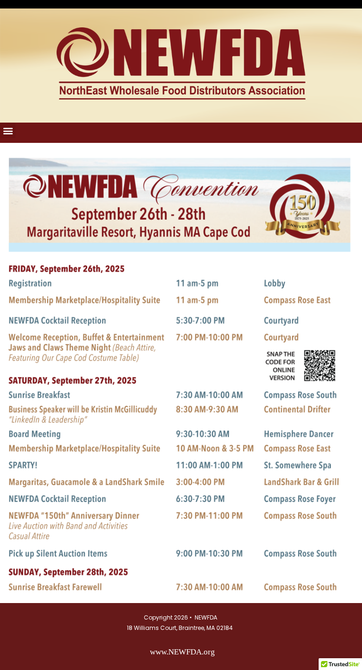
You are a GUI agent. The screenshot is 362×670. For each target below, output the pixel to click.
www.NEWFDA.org (182, 651)
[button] (8, 130)
